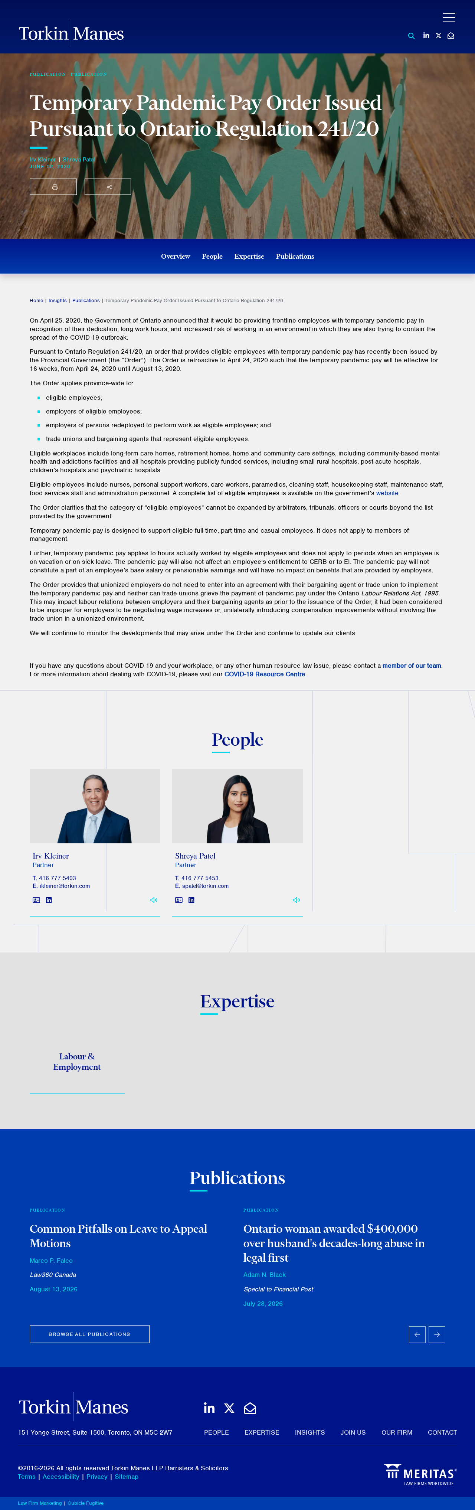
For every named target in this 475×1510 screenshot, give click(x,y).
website (387, 493)
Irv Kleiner (43, 159)
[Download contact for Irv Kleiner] (36, 900)
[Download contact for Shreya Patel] (179, 900)
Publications (295, 256)
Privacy (97, 1477)
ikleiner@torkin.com (65, 886)
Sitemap (126, 1477)
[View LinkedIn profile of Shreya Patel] (191, 900)
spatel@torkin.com (205, 886)
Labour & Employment (77, 1061)
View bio (92, 826)
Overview (175, 256)
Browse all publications (89, 1334)
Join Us (353, 1432)
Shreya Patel (79, 159)
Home (36, 300)
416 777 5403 (57, 878)
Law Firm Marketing (40, 1503)
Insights (58, 300)
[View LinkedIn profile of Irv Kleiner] (49, 900)
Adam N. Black (264, 1275)
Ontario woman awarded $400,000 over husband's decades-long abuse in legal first (334, 1243)
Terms (27, 1477)
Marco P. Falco (51, 1260)
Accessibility (61, 1477)
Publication (89, 74)
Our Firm (396, 1432)
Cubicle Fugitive (86, 1503)
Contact (442, 1432)
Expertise (249, 256)
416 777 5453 (200, 878)
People (212, 256)
